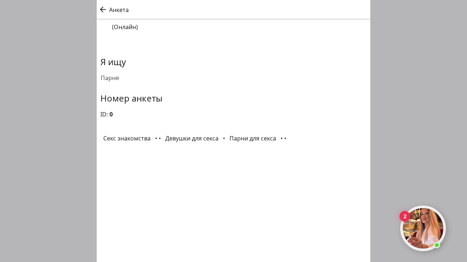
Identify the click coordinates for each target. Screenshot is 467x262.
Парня (110, 78)
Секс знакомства (127, 138)
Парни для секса (253, 138)
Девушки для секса (192, 138)
